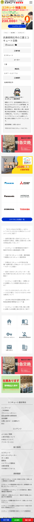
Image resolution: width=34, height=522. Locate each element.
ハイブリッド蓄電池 (8, 463)
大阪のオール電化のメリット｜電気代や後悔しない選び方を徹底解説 (16, 496)
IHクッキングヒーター (9, 455)
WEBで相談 (6, 520)
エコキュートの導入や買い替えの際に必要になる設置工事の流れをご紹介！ (17, 308)
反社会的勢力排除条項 (9, 416)
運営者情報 (8, 124)
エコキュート (5, 452)
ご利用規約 (5, 410)
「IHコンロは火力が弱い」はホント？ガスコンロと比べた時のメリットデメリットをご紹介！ (17, 231)
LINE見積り (17, 520)
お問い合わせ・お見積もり (10, 421)
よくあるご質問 (6, 434)
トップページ (5, 408)
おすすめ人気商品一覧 (17, 219)
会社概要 (4, 418)
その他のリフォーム (8, 468)
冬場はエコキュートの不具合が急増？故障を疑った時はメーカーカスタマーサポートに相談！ (17, 264)
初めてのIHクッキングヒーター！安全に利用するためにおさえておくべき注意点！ (16, 274)
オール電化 (5, 458)
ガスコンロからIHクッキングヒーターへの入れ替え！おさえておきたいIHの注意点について (17, 292)
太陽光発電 (5, 466)
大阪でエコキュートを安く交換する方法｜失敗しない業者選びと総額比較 (16, 480)
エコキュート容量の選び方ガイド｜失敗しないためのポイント (16, 501)
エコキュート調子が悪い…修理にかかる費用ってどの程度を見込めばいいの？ (16, 283)
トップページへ (17, 26)
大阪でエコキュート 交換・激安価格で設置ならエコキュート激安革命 (16, 256)
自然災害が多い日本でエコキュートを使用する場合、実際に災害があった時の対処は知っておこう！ (17, 240)
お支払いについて (7, 439)
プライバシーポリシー (9, 413)
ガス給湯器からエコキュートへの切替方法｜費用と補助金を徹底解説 (16, 490)
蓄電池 (3, 460)
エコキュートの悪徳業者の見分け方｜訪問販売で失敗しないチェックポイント (16, 485)
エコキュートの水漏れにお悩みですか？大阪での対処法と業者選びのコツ (16, 506)
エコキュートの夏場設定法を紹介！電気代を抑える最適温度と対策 (16, 249)
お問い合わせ (17, 124)
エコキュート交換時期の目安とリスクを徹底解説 (16, 511)
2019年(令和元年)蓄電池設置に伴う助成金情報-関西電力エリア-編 (16, 300)
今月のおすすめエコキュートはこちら (16, 128)
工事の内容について (8, 437)
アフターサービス (7, 442)
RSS (2, 423)
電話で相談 (28, 520)
